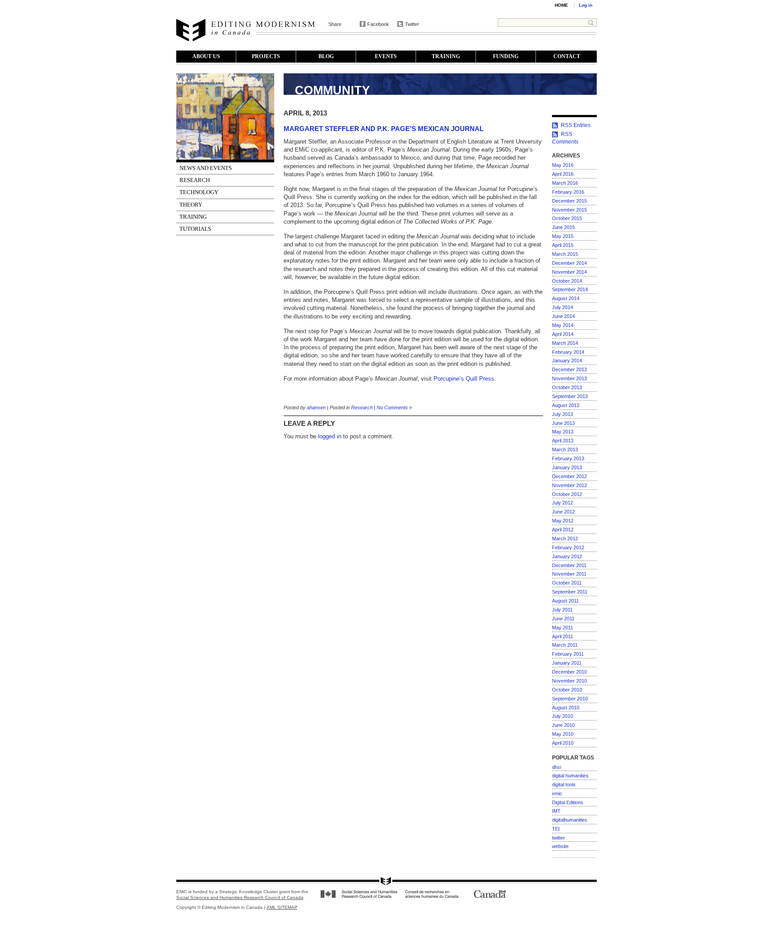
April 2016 (562, 174)
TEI (556, 828)
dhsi (556, 767)
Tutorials (195, 228)
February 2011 (568, 654)
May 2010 (562, 734)
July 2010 (562, 716)
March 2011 (565, 645)
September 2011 (569, 591)
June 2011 (563, 618)
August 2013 (565, 405)
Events (386, 56)
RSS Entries (575, 125)
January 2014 (567, 360)
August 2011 (565, 600)
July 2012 (562, 502)
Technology (198, 192)
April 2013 (562, 440)
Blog (326, 56)
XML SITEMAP (282, 907)
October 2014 (567, 281)
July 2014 (562, 307)
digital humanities (570, 775)
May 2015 (562, 236)
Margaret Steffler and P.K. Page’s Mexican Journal (384, 128)
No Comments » (394, 407)
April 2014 (562, 334)
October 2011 (567, 582)
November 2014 (569, 272)
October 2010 (567, 689)
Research (194, 180)
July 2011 (562, 609)
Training (446, 56)
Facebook (378, 24)
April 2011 (562, 636)
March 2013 (565, 449)
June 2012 (563, 511)
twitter (558, 837)
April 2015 (562, 245)
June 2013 (563, 423)
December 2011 (569, 565)
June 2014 (563, 316)
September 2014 (570, 289)
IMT (556, 811)
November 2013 (569, 378)
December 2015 (569, 201)
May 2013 (562, 431)
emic (557, 793)
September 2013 (570, 396)
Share (334, 24)
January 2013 (567, 467)
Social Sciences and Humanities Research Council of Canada (239, 897)
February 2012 (568, 547)
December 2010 (569, 671)
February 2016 (568, 192)
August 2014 (565, 298)
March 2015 (565, 254)
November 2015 (569, 209)
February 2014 (568, 352)
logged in (329, 436)
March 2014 (565, 343)
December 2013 (569, 369)
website (560, 846)
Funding (505, 56)
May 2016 (562, 165)
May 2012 (562, 520)
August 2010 (565, 707)
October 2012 (567, 494)
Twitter (412, 24)
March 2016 (565, 183)
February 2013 (568, 458)
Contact (566, 56)
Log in (585, 5)
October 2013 (567, 387)
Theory (190, 204)
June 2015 (563, 227)
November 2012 (569, 485)
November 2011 (569, 574)
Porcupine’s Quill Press (463, 378)
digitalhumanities (569, 820)
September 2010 (570, 698)
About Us (206, 56)
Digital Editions (567, 802)
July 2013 (562, 414)
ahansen (316, 407)
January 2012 (567, 556)
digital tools (564, 784)
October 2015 (567, 218)
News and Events (205, 168)
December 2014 (569, 263)
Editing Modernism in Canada (245, 30)
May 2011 (562, 627)
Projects (266, 56)
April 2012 (562, 529)
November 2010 (569, 680)
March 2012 (565, 538)
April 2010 (562, 743)
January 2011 (567, 663)
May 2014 (562, 325)
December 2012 (569, 476)
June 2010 (563, 725)
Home (561, 5)
